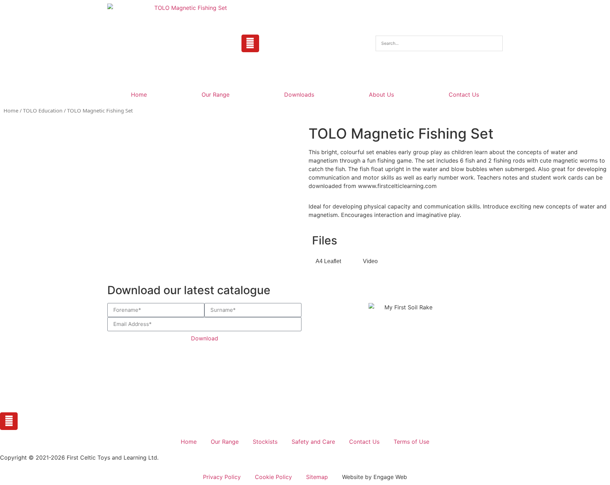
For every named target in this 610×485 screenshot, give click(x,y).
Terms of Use (411, 441)
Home (139, 94)
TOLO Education (42, 110)
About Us (381, 94)
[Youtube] (250, 43)
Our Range (215, 94)
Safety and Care (313, 441)
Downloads (299, 94)
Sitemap (317, 476)
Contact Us (464, 94)
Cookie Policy (273, 476)
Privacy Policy (222, 476)
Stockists (265, 441)
